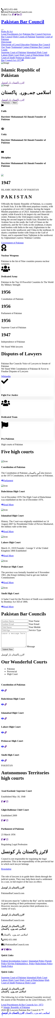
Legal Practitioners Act (11, 34)
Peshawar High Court (26, 57)
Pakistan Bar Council (33, 34)
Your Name (34, 621)
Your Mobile (34, 627)
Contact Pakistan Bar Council (36, 47)
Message (31, 646)
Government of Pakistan (12, 243)
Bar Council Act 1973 (11, 60)
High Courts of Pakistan (24, 36)
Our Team (6, 47)
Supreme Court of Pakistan (13, 52)
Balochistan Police (44, 963)
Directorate (6, 42)
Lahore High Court (10, 55)
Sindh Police (7, 966)
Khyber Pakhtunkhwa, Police (21, 963)
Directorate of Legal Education (15, 44)
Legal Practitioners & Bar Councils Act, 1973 (22, 1004)
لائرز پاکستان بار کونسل (12, 82)
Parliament (8, 480)
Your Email (34, 624)
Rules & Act (7, 31)
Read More (8, 504)
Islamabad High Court (37, 52)
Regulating (6, 869)
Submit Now (7, 649)
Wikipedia (6, 376)
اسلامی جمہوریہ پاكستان (37, 1013)
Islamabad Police (37, 961)
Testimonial (16, 47)
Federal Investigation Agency (14, 961)
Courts (4, 50)
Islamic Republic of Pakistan (17, 1007)
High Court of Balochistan (32, 55)
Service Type (35, 630)
